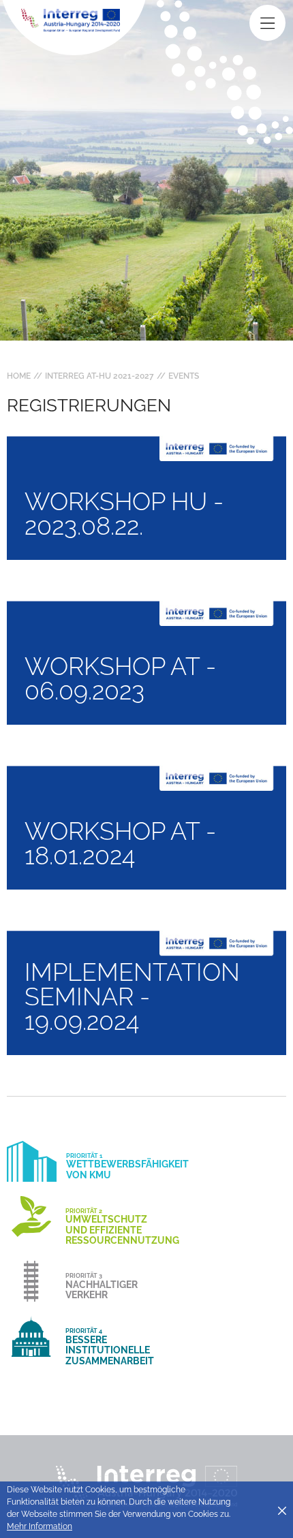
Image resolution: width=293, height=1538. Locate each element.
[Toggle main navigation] (267, 23)
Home (19, 376)
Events (183, 376)
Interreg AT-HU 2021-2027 (99, 376)
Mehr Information (39, 1526)
